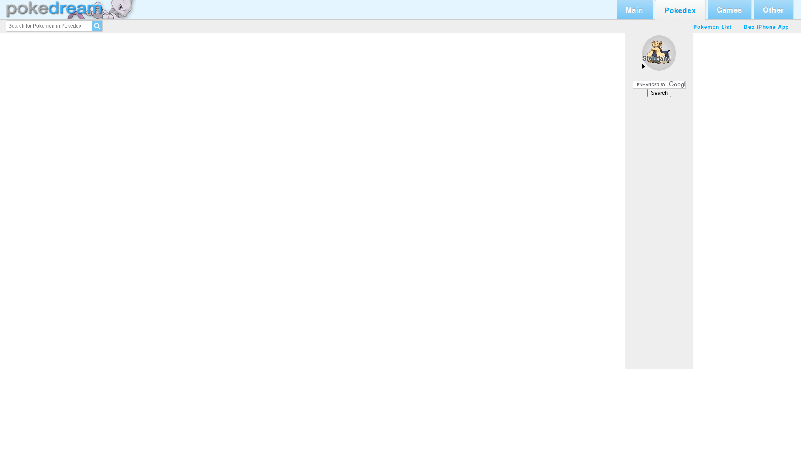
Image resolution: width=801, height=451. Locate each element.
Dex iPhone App (766, 26)
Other (773, 10)
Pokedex (680, 10)
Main (635, 10)
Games (729, 10)
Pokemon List (712, 26)
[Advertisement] (659, 232)
